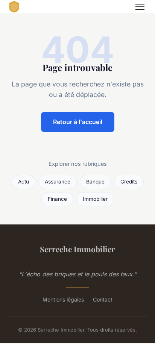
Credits (128, 182)
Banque (95, 182)
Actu (23, 182)
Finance (57, 199)
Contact (102, 299)
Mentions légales (63, 299)
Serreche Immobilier (77, 249)
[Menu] (139, 7)
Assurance (57, 182)
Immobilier (95, 199)
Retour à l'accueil (77, 122)
